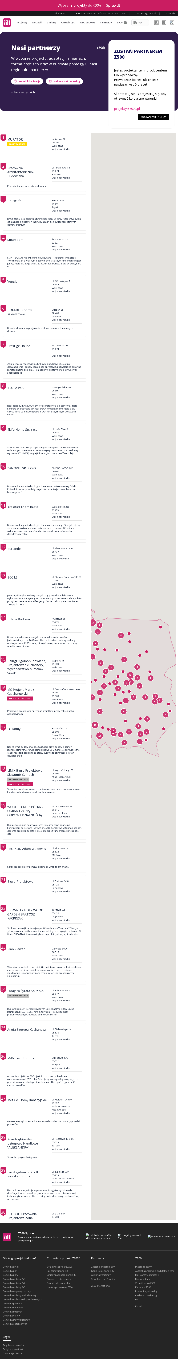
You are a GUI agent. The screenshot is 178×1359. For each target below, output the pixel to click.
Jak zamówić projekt (57, 1270)
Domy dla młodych (12, 1311)
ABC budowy (87, 22)
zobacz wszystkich (23, 92)
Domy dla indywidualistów (16, 1319)
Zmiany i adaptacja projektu (61, 1274)
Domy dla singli (11, 1266)
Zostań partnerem (153, 117)
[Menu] (171, 22)
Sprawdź (113, 5)
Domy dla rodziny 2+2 (14, 1283)
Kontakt (139, 1306)
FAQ (137, 1299)
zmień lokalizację (29, 81)
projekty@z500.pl (127, 109)
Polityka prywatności (13, 1349)
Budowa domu (143, 1279)
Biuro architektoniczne (147, 1274)
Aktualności (68, 22)
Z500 (120, 22)
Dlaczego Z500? (143, 1266)
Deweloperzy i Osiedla (103, 1279)
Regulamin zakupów (13, 1345)
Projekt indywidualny (146, 1291)
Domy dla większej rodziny (17, 1291)
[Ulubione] (156, 22)
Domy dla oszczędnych (15, 1323)
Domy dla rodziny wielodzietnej (19, 1295)
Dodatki (37, 22)
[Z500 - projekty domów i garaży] (7, 22)
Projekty (22, 22)
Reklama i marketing (146, 1295)
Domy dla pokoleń (12, 1303)
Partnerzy (106, 22)
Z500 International (100, 1285)
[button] (113, 730)
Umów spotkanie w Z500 (59, 1287)
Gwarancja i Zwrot (12, 1353)
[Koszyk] (164, 22)
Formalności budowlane (59, 1283)
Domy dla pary (10, 1274)
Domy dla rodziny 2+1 (14, 1279)
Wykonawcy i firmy (101, 1274)
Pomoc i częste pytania (59, 1279)
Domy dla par (10, 1270)
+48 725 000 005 (167, 1236)
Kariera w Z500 (143, 1287)
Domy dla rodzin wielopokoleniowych (22, 1299)
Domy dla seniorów (13, 1307)
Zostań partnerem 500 (103, 1266)
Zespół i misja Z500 (145, 1283)
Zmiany (51, 22)
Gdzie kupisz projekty (102, 1270)
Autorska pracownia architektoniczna (155, 1270)
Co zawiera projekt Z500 (59, 1266)
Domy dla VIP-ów (11, 1315)
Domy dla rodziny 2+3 (14, 1287)
